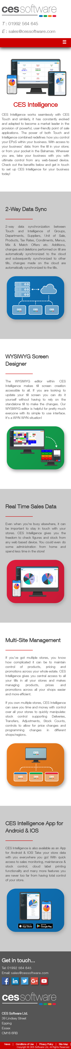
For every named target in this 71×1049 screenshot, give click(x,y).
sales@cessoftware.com (29, 32)
